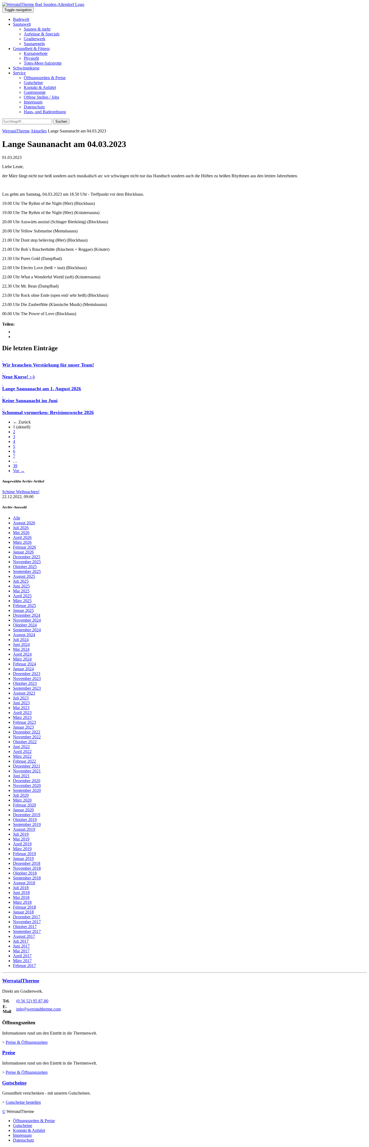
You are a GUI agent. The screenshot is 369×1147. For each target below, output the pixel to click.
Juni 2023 (21, 703)
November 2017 (27, 921)
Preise (8, 1052)
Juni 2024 (21, 644)
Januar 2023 (23, 727)
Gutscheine (33, 82)
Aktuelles (39, 131)
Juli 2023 (21, 698)
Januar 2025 (23, 610)
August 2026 (24, 523)
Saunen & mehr (37, 29)
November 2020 (27, 785)
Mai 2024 (21, 649)
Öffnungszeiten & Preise (45, 77)
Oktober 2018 (25, 873)
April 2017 (22, 955)
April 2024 (22, 654)
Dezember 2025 (26, 557)
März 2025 (22, 600)
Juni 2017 (21, 946)
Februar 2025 (24, 605)
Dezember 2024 (26, 615)
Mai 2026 (21, 532)
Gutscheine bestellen (23, 1102)
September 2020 (27, 790)
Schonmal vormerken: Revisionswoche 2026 (48, 412)
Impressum (33, 102)
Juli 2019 (21, 834)
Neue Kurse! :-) (18, 376)
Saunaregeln (34, 43)
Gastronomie (35, 92)
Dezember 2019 (26, 814)
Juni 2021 (21, 775)
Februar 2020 (24, 805)
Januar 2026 (23, 552)
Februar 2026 (24, 547)
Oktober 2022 (25, 741)
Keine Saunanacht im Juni (30, 400)
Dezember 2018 (26, 863)
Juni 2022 (21, 746)
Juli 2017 (21, 941)
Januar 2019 (23, 858)
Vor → (19, 470)
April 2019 (22, 844)
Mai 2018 (21, 897)
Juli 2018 (21, 887)
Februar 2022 (24, 761)
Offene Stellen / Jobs (41, 97)
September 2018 (27, 878)
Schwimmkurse (26, 68)
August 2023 (24, 693)
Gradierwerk (34, 38)
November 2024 (27, 620)
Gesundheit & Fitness (31, 48)
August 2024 (24, 634)
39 (15, 466)
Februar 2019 (24, 853)
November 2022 (27, 737)
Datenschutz (34, 107)
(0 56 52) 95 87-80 (32, 1001)
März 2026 (22, 542)
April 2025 (22, 595)
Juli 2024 (21, 639)
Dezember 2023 (26, 673)
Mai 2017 (21, 951)
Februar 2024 (24, 664)
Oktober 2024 (25, 625)
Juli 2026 (21, 527)
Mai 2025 (21, 591)
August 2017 (24, 936)
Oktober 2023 (25, 683)
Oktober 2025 (25, 566)
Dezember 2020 (26, 780)
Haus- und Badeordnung (45, 111)
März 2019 (22, 848)
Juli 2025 (21, 581)
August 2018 (24, 883)
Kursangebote (36, 53)
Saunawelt (22, 24)
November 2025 (27, 561)
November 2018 (27, 868)
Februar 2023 (24, 722)
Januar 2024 (23, 668)
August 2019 (24, 829)
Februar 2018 (24, 907)
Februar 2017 (24, 965)
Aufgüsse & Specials (41, 34)
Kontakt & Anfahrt (40, 87)
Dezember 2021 (26, 766)
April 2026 (22, 537)
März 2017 (22, 960)
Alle (16, 518)
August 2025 (24, 576)
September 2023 (27, 688)
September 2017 (27, 931)
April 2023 (22, 712)
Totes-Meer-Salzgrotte (43, 63)
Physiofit (31, 58)
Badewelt (21, 19)
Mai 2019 (21, 839)
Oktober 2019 (25, 819)
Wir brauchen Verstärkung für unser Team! (48, 365)
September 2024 (27, 630)
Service (19, 73)
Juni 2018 (21, 892)
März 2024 (22, 659)
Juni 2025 (21, 586)
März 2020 (22, 800)
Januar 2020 (23, 810)
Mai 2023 (21, 707)
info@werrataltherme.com (38, 1009)
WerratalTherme (16, 131)
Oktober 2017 (25, 926)
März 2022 (22, 756)
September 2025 (27, 571)
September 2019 (27, 824)
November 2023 (27, 678)
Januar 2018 (23, 912)
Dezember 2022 (26, 732)
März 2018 (22, 902)
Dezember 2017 (26, 917)
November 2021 (27, 771)
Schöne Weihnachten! (20, 491)
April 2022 (22, 751)
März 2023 (22, 717)
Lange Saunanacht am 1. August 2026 (41, 388)
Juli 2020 (21, 795)
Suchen (61, 121)
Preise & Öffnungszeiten (27, 1042)
